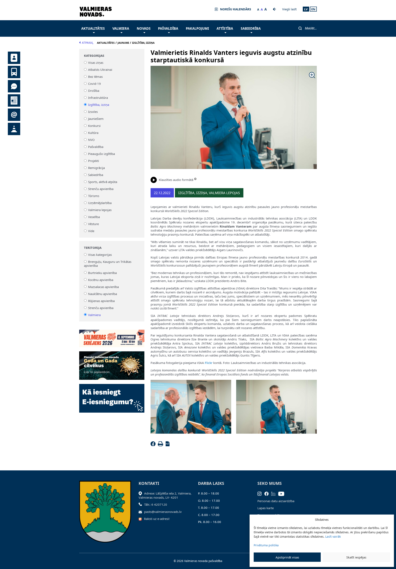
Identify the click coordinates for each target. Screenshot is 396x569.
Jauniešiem (96, 119)
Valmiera (120, 28)
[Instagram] (260, 493)
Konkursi (94, 126)
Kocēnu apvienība (100, 279)
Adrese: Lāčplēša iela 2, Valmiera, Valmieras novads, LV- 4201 (165, 495)
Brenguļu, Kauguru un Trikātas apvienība (108, 264)
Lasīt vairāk (333, 536)
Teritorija (92, 248)
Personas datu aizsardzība (275, 501)
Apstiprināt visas (287, 557)
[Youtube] (282, 493)
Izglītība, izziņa (98, 105)
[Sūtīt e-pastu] (141, 512)
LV (306, 9)
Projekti (93, 161)
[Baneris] (111, 336)
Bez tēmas (95, 76)
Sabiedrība (251, 28)
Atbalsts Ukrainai (100, 69)
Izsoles (93, 112)
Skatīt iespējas (356, 557)
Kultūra (93, 133)
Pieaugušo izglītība (101, 154)
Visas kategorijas (100, 255)
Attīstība (225, 28)
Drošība (93, 91)
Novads (144, 28)
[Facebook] (154, 445)
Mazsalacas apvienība (103, 286)
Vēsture (93, 224)
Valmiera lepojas (100, 210)
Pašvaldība (168, 28)
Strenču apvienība (100, 189)
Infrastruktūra (98, 98)
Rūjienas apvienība (101, 301)
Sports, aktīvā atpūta (102, 182)
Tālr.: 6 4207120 (155, 504)
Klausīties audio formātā (176, 180)
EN (313, 9)
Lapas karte (265, 508)
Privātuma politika (266, 545)
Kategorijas (94, 56)
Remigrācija (96, 168)
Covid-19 (94, 83)
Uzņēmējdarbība (100, 203)
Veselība (94, 217)
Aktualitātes (93, 28)
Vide (91, 231)
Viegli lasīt (289, 9)
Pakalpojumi (197, 28)
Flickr (208, 363)
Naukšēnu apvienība (102, 294)
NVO (91, 140)
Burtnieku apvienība (102, 272)
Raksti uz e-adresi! (157, 519)
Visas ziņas (95, 62)
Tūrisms (93, 196)
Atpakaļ (87, 43)
